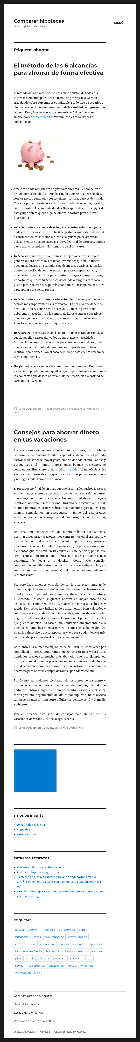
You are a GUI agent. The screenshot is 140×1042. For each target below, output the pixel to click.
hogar (50, 951)
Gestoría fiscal (27, 834)
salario (74, 958)
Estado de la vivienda (28, 1012)
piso (18, 958)
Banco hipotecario (26, 1004)
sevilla (19, 965)
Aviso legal (44, 1031)
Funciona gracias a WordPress (69, 1031)
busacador (22, 937)
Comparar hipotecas (39, 21)
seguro (87, 958)
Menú (119, 22)
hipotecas (95, 944)
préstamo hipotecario (51, 958)
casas (37, 937)
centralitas (24, 829)
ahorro (82, 408)
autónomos (67, 929)
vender (72, 965)
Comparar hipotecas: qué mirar (38, 872)
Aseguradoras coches (31, 824)
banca (83, 929)
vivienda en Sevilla (27, 973)
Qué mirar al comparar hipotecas (39, 867)
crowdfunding (54, 937)
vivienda (87, 965)
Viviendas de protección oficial (34, 1021)
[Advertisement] (36, 771)
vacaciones (76, 727)
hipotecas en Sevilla (28, 951)
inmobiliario (66, 951)
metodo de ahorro (90, 951)
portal (29, 958)
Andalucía (48, 929)
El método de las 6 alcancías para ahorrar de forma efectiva (57, 877)
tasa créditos (36, 965)
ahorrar (73, 408)
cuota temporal (25, 944)
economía (47, 944)
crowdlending (77, 937)
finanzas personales (71, 944)
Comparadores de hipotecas (33, 995)
